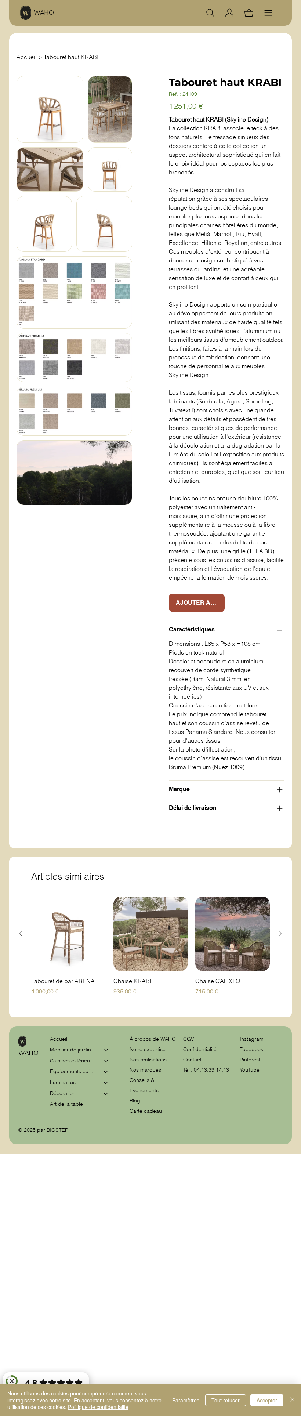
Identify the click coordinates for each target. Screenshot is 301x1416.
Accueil (58, 1039)
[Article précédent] (21, 933)
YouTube (250, 1069)
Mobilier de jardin (70, 1049)
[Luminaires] (106, 1082)
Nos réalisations (148, 1059)
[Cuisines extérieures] (106, 1060)
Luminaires (63, 1082)
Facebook (251, 1049)
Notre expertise (148, 1049)
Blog (135, 1100)
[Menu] (268, 13)
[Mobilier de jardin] (106, 1049)
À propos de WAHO (153, 1039)
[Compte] (229, 13)
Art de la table (66, 1104)
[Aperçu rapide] (69, 934)
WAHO (44, 12)
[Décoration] (106, 1093)
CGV (189, 1039)
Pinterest (250, 1059)
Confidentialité (200, 1049)
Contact (192, 1059)
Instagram (252, 1039)
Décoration (63, 1093)
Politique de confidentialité (98, 1406)
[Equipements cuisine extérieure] (106, 1071)
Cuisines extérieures (73, 1060)
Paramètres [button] (185, 1400)
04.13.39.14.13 (211, 1069)
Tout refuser (225, 1400)
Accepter (267, 1400)
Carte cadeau (146, 1111)
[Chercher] (210, 13)
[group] (151, 950)
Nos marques (145, 1069)
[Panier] (249, 13)
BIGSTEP (57, 1130)
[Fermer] (292, 1400)
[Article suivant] (280, 933)
